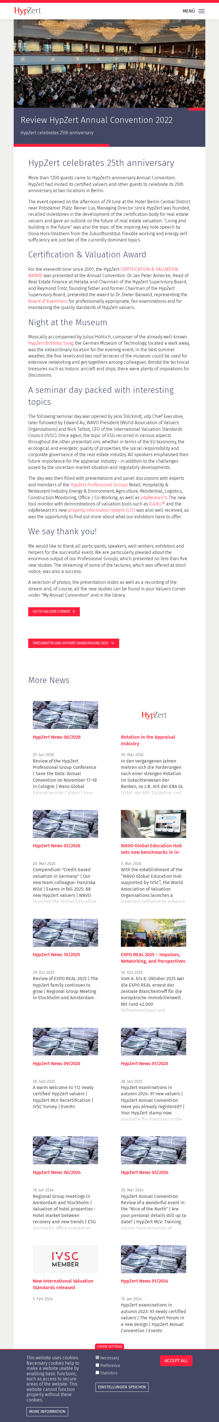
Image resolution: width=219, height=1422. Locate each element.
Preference (110, 1365)
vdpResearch (154, 497)
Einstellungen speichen (122, 1387)
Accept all (176, 1360)
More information (47, 1411)
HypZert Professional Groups (99, 484)
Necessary (109, 1358)
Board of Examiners (48, 301)
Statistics (108, 1373)
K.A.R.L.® (157, 504)
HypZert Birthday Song (50, 343)
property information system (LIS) (101, 510)
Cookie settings (109, 1346)
